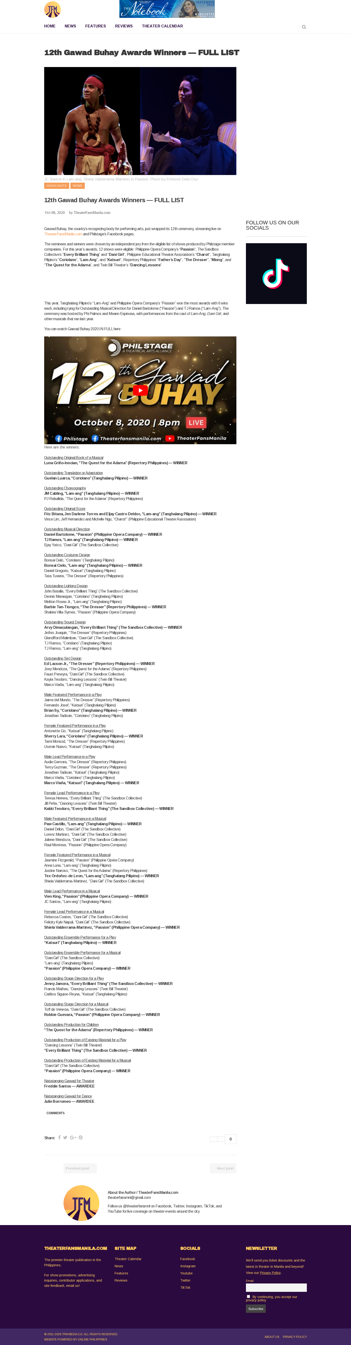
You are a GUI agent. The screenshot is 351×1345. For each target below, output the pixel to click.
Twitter (185, 1280)
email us (72, 1286)
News (119, 1266)
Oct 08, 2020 (55, 213)
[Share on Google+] (73, 1137)
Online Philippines (92, 1339)
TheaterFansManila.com (92, 213)
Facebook (187, 1259)
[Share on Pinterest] (81, 1137)
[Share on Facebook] (59, 1137)
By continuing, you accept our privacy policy (271, 1298)
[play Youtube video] (140, 390)
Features (121, 1273)
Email (250, 1281)
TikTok (185, 1287)
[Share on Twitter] (65, 1137)
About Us (272, 1337)
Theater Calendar (128, 1259)
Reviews (121, 1280)
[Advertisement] (131, 283)
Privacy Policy (295, 1337)
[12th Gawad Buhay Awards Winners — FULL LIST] (81, 1203)
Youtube (186, 1273)
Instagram (188, 1266)
